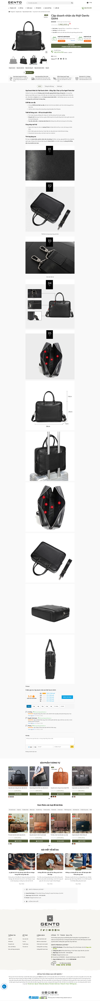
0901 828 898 (69, 952)
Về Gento (38, 8)
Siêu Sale (29, 8)
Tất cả (29, 706)
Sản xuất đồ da (12, 946)
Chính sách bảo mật (41, 939)
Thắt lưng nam (67, 810)
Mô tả (39, 86)
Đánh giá (59, 86)
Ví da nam (60, 810)
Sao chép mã (61, 41)
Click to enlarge (46, 52)
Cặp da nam (18, 11)
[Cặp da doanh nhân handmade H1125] (39, 823)
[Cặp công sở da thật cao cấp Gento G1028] (39, 776)
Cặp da (19, 810)
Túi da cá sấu (46, 810)
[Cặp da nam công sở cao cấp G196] (60, 776)
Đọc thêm (21, 883)
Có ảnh (62, 706)
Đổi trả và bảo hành (41, 941)
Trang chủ (13, 8)
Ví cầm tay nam (84, 810)
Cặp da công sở (29, 68)
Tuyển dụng (25, 944)
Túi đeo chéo (25, 810)
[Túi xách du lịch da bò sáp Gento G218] (18, 823)
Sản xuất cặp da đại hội (14, 949)
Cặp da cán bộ (20, 68)
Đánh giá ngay (67, 697)
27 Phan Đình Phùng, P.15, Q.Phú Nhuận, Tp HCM (72, 948)
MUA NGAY (71, 46)
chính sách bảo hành (83, 79)
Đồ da (21, 8)
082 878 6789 (59, 52)
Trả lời (29, 715)
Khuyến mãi (11, 944)
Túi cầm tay (39, 810)
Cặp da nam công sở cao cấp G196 (60, 788)
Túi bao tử (62, 984)
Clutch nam (57, 984)
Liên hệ (57, 8)
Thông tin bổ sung (49, 86)
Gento (47, 995)
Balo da (47, 984)
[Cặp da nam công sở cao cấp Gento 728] (18, 776)
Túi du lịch (53, 810)
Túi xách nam (12, 810)
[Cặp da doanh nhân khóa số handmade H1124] (82, 823)
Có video (56, 706)
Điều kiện (73, 40)
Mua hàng (19, 794)
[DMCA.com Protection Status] (43, 997)
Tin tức (24, 941)
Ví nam (67, 984)
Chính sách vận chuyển (42, 944)
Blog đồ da (48, 8)
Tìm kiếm (72, 2)
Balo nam (32, 810)
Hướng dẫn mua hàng (42, 946)
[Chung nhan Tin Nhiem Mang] (60, 997)
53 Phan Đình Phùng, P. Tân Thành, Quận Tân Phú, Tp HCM (71, 950)
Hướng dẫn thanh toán (42, 949)
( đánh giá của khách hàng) (63, 22)
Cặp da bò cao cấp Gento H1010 (80, 788)
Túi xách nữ (25, 946)
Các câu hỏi (25, 939)
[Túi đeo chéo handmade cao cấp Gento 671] (60, 823)
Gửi (72, 746)
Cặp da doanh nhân (27, 11)
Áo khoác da (76, 810)
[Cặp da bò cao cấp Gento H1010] (82, 776)
